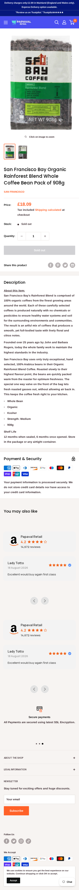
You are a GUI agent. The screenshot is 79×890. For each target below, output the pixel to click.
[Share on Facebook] (50, 265)
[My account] (64, 22)
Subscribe (16, 810)
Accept (13, 880)
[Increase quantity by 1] (45, 236)
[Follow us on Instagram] (21, 841)
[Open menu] (6, 22)
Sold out (39, 250)
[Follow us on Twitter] (13, 841)
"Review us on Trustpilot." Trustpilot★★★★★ (39, 12)
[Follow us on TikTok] (28, 841)
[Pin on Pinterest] (58, 265)
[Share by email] (72, 265)
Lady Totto (16, 563)
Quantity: (9, 235)
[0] (72, 22)
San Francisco (14, 191)
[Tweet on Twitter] (65, 265)
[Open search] (57, 22)
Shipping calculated (48, 209)
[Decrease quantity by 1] (22, 236)
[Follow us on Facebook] (6, 841)
